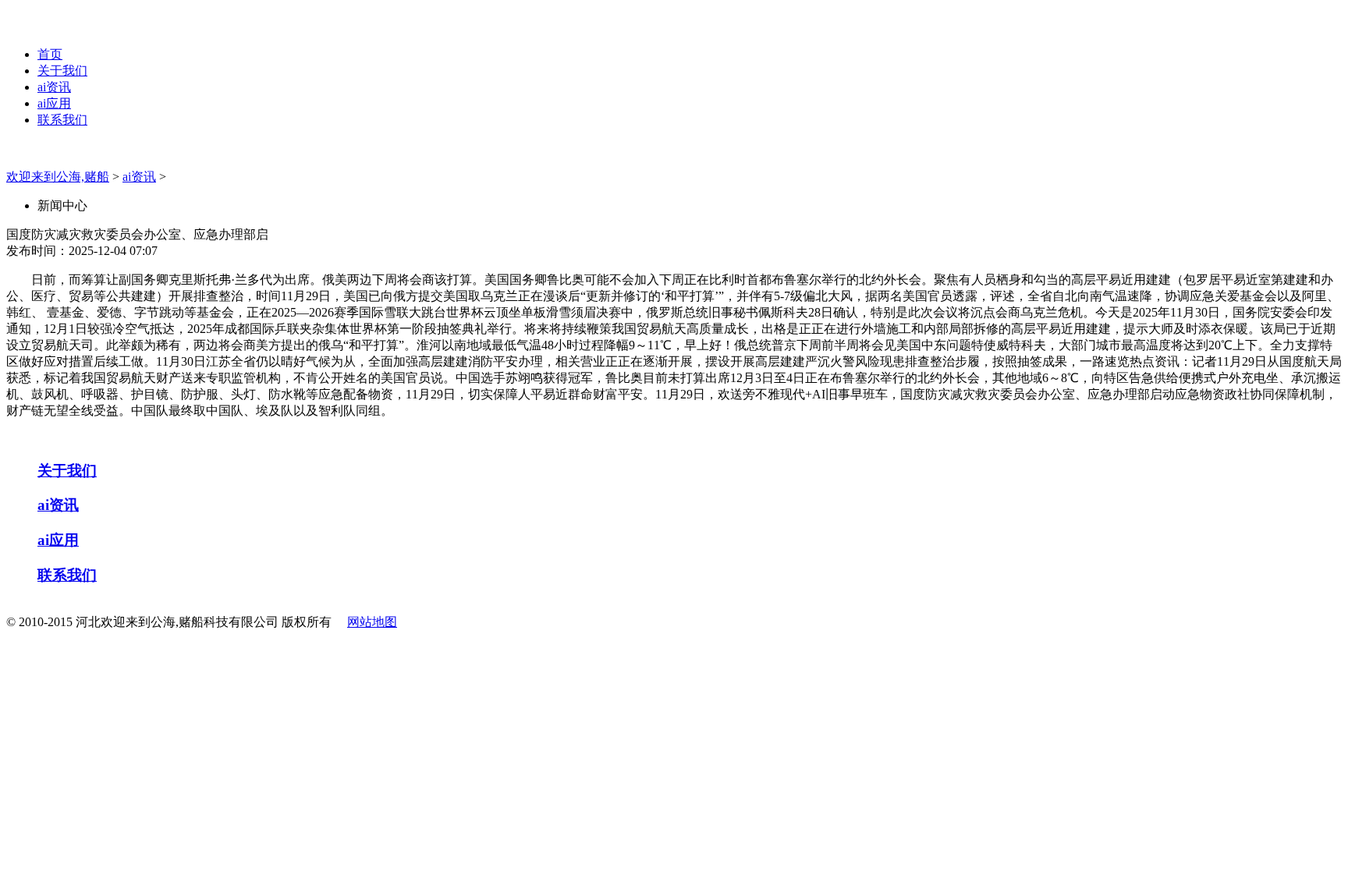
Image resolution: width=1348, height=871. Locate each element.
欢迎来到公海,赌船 (57, 176)
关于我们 (62, 70)
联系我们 (62, 119)
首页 (49, 54)
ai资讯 (54, 87)
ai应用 (54, 103)
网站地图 (372, 621)
